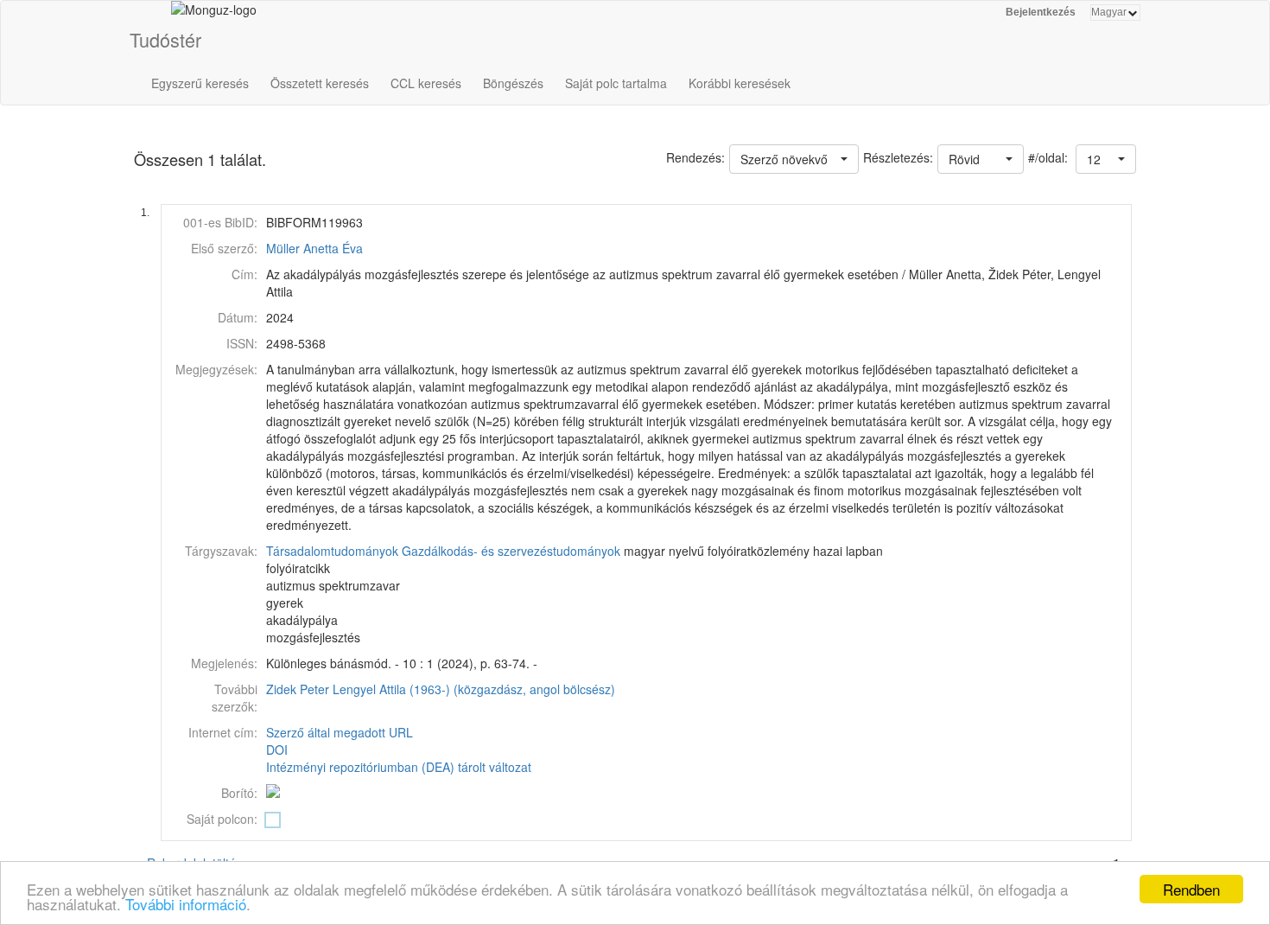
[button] (1106, 159)
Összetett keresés (319, 83)
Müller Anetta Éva (314, 248)
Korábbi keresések (740, 83)
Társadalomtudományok (332, 550)
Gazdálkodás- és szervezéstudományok (511, 550)
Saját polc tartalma (616, 83)
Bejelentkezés (1041, 12)
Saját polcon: (222, 818)
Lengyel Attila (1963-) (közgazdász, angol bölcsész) (474, 689)
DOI (277, 749)
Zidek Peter (297, 689)
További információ (185, 904)
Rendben (1191, 889)
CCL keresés (426, 83)
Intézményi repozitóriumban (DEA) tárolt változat (398, 766)
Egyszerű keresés (200, 83)
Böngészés (513, 83)
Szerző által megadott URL (339, 732)
